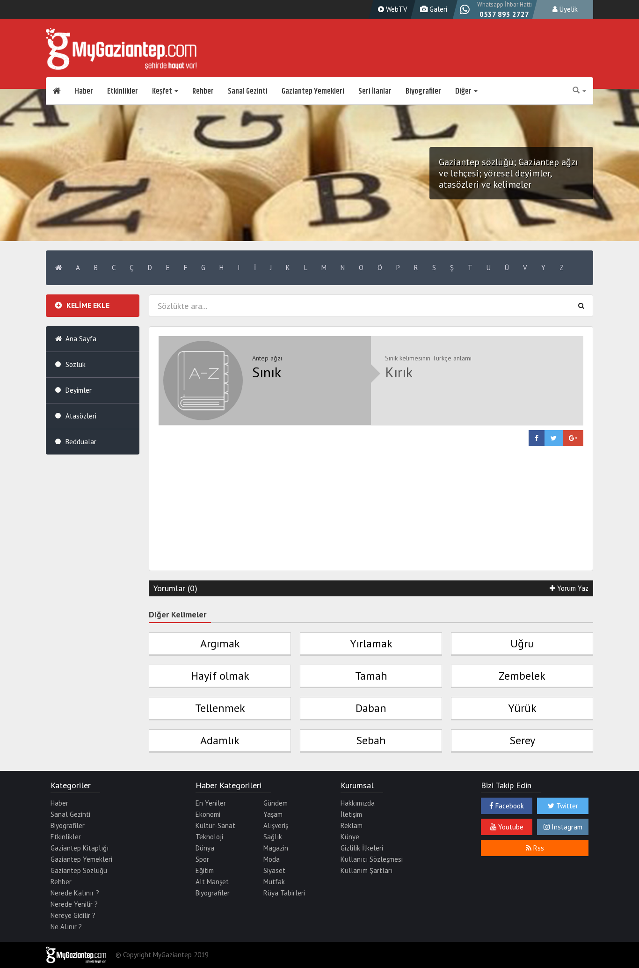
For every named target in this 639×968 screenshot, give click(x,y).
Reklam (352, 825)
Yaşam (273, 814)
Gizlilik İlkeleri (362, 847)
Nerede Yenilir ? (74, 904)
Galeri (437, 9)
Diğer (464, 91)
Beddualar (80, 441)
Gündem (275, 803)
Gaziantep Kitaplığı (80, 847)
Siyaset (274, 870)
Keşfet (163, 91)
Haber (84, 91)
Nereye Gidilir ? (73, 915)
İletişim (351, 814)
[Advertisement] (371, 511)
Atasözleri (80, 415)
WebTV (395, 9)
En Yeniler (211, 803)
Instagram (566, 826)
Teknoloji (209, 836)
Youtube (509, 826)
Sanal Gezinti (248, 91)
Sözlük (75, 364)
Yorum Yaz (571, 588)
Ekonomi (208, 814)
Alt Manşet (212, 881)
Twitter (566, 805)
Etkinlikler (122, 91)
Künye (350, 836)
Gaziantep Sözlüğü (79, 870)
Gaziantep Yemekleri (313, 91)
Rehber (203, 91)
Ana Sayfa (80, 338)
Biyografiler (423, 91)
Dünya (205, 847)
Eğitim (205, 870)
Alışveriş (275, 825)
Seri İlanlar (375, 91)
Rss (537, 847)
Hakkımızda (358, 803)
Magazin (275, 847)
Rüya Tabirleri (284, 892)
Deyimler (78, 390)
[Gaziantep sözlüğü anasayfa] (58, 268)
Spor (202, 859)
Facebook (509, 805)
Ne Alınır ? (66, 926)
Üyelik (568, 9)
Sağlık (272, 836)
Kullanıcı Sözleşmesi (372, 859)
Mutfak (274, 881)
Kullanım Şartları (366, 870)
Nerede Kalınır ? (75, 892)
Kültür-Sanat (215, 825)
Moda (271, 859)
